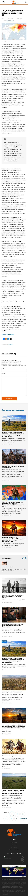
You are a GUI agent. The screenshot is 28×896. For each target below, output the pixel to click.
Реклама (14, 845)
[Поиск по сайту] (25, 2)
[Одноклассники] (6, 339)
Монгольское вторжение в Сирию (12, 756)
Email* (3, 373)
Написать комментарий (9, 360)
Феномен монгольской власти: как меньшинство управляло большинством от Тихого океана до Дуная (12, 504)
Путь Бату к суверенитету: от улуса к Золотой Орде (13, 466)
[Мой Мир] (8, 339)
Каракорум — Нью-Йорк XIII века (12, 692)
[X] (11, 339)
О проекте (14, 842)
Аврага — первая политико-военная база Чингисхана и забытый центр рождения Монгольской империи (13, 792)
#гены (4, 334)
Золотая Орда (10, 20)
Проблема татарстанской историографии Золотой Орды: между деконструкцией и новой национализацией (13, 539)
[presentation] (22, 558)
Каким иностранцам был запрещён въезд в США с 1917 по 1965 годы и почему (12, 596)
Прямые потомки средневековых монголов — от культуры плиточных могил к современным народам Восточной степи (13, 434)
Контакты (14, 847)
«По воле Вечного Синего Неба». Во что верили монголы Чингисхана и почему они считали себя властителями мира (14, 726)
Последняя (22, 818)
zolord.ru (10, 344)
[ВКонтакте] (4, 339)
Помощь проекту (14, 850)
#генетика (10, 334)
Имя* (3, 368)
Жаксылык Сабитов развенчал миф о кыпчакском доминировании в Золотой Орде (13, 626)
